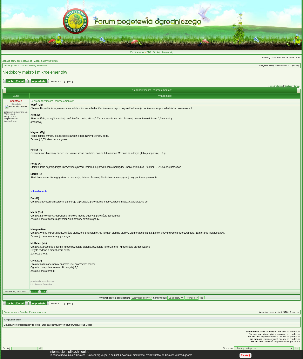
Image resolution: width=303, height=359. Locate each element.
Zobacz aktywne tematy (46, 61)
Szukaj (156, 52)
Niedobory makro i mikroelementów (34, 72)
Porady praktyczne (38, 66)
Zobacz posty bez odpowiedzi (17, 61)
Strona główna (11, 66)
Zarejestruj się (137, 52)
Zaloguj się (167, 52)
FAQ (149, 52)
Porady (23, 66)
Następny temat (291, 86)
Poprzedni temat (275, 86)
